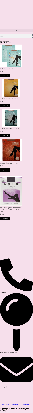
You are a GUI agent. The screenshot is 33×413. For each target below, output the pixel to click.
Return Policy (15, 404)
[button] (16, 30)
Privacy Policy (5, 404)
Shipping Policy (26, 404)
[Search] (32, 36)
